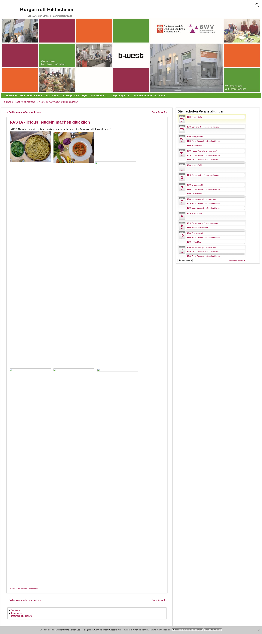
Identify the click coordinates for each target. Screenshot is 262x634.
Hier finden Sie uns (31, 95)
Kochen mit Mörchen (25, 102)
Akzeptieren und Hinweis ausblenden (187, 630)
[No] (258, 630)
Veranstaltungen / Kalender (150, 95)
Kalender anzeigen (236, 260)
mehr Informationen (213, 630)
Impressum (16, 613)
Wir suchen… (99, 95)
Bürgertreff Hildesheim (46, 9)
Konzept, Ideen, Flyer (75, 95)
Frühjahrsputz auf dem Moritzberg (24, 112)
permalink (34, 589)
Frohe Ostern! (159, 112)
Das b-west (52, 95)
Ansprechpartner (120, 95)
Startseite (11, 95)
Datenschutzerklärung (21, 616)
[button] (185, 260)
